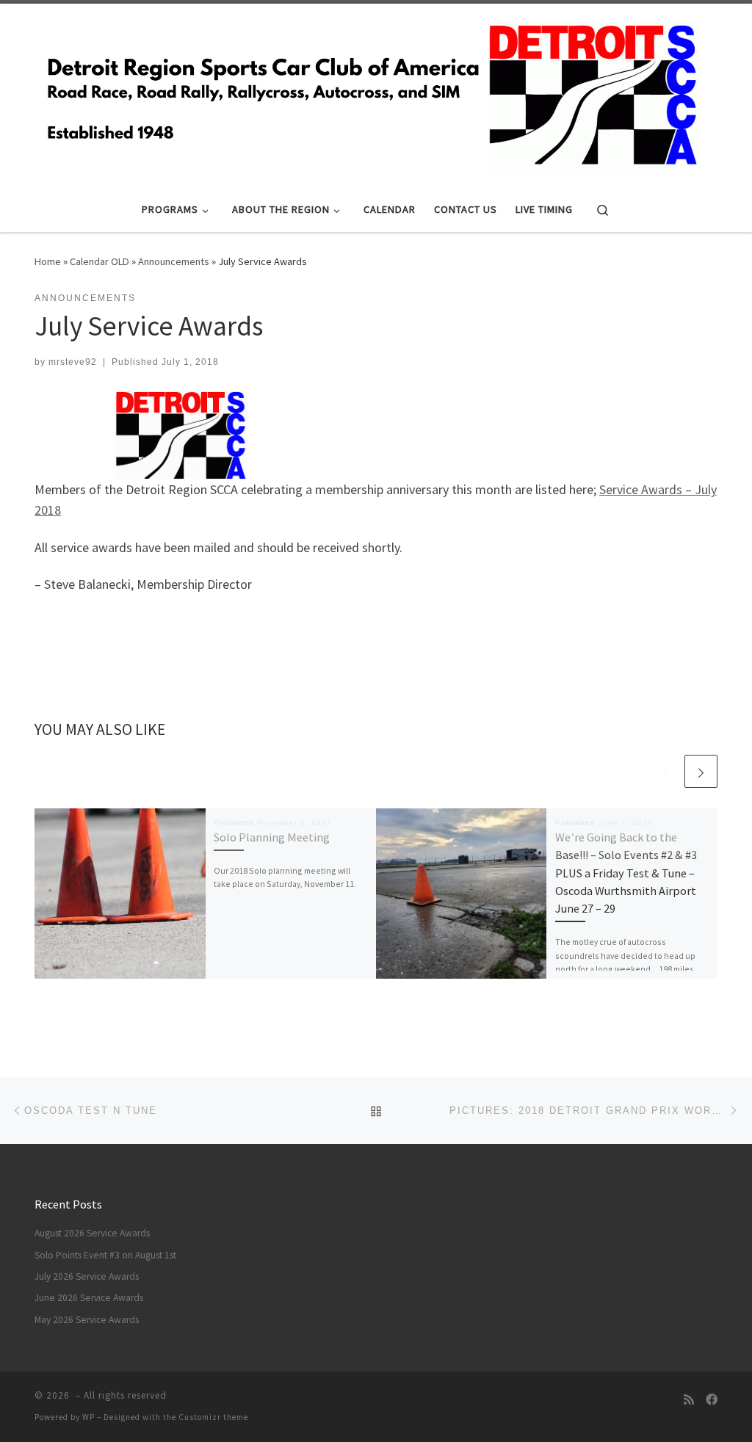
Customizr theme (213, 1417)
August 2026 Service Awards (92, 1233)
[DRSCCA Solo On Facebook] (711, 1400)
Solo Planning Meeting (272, 837)
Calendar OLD (99, 261)
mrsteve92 (72, 362)
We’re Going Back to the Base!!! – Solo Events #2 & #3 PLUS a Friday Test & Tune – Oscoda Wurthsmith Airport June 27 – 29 (626, 873)
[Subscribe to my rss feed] (689, 1400)
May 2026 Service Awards (87, 1320)
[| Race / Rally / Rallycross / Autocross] (371, 92)
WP (88, 1417)
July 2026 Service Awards (87, 1276)
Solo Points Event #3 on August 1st (105, 1255)
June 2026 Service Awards (89, 1297)
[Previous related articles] (665, 771)
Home (48, 261)
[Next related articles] (700, 771)
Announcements (173, 261)
